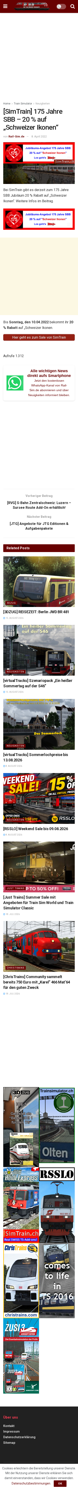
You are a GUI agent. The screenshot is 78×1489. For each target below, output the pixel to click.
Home (6, 103)
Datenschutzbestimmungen (31, 1483)
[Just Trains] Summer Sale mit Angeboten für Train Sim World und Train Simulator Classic (38, 902)
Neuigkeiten (43, 103)
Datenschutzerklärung (19, 1437)
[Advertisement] (39, 56)
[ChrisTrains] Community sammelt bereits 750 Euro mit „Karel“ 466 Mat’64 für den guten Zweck (36, 982)
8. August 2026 (13, 766)
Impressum (11, 1431)
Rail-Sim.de (16, 136)
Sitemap (9, 1442)
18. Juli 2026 (12, 914)
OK (60, 1483)
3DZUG (11, 603)
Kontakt (9, 1426)
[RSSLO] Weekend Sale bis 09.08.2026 (35, 828)
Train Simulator (23, 103)
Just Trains (15, 888)
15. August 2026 (14, 618)
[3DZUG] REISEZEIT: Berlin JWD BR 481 (36, 612)
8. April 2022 (39, 136)
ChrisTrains (15, 967)
